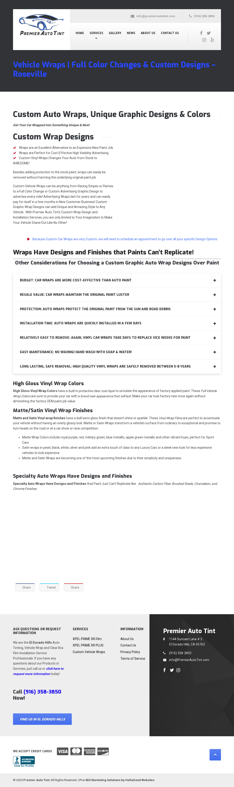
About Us (148, 33)
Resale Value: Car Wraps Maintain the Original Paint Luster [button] (74, 295)
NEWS (131, 33)
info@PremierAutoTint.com (189, 660)
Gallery (115, 33)
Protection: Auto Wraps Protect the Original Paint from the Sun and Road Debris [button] (95, 309)
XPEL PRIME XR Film (87, 639)
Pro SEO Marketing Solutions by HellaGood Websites (116, 780)
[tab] (117, 280)
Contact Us (170, 33)
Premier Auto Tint (36, 780)
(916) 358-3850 (180, 653)
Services (96, 33)
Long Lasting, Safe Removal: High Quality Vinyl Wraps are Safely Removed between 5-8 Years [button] (105, 366)
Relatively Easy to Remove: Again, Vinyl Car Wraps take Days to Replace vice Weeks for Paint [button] (105, 338)
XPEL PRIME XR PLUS (88, 645)
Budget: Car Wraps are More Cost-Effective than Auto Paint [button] (76, 280)
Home (80, 33)
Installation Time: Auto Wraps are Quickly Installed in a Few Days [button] (80, 323)
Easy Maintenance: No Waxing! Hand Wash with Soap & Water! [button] (76, 352)
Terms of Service (132, 658)
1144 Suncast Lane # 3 (187, 641)
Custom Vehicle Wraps (89, 652)
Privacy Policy (130, 652)
